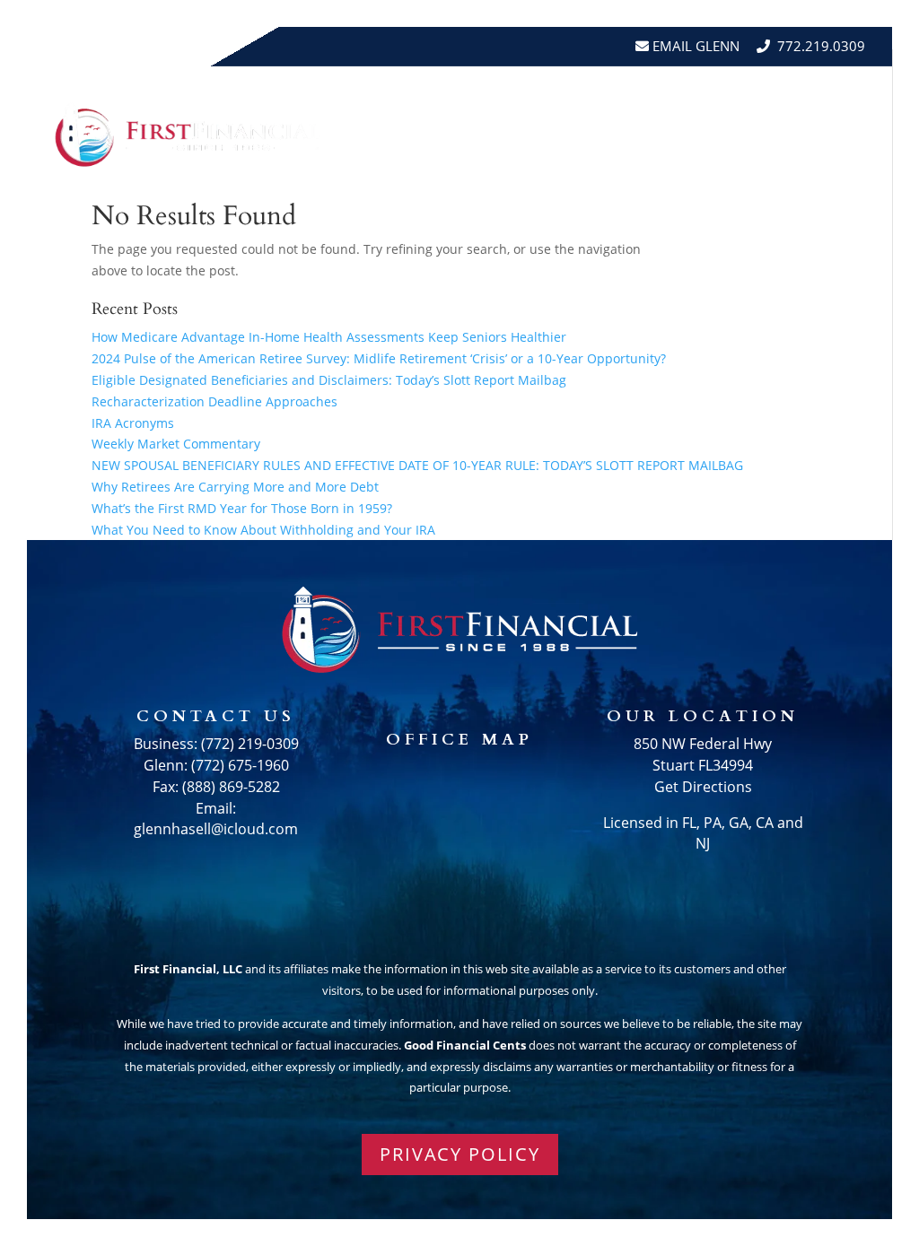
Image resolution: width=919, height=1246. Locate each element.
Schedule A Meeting (782, 168)
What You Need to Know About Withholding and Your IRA (263, 529)
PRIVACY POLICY (460, 1154)
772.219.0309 (821, 46)
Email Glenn (694, 46)
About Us (477, 100)
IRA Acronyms (133, 422)
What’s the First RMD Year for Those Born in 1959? (242, 508)
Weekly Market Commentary (176, 443)
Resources (597, 100)
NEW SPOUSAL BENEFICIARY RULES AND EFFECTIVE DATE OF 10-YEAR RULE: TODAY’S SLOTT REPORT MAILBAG (417, 465)
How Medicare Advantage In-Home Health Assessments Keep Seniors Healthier (329, 336)
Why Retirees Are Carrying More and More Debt (235, 486)
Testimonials (733, 100)
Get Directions (703, 787)
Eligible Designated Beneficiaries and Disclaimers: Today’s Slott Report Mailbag (329, 379)
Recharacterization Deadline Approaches (214, 401)
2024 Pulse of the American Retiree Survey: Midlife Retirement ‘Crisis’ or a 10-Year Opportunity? (379, 358)
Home (396, 100)
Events (837, 100)
